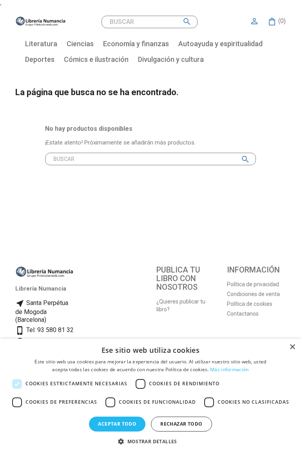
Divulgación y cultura (171, 59)
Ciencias (80, 44)
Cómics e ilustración (96, 59)
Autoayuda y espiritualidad (220, 44)
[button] (150, 441)
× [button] (292, 347)
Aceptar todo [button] (117, 424)
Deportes (39, 59)
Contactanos (243, 314)
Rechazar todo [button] (181, 424)
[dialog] (150, 397)
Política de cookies (249, 304)
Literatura (41, 44)
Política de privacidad (253, 284)
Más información (229, 369)
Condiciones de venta (253, 294)
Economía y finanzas (136, 44)
